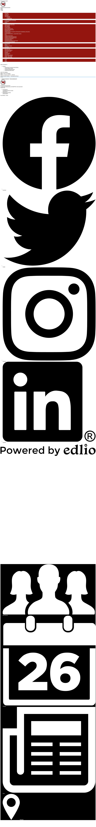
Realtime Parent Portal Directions (11, 36)
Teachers (8, 17)
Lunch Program (7, 32)
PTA (6, 34)
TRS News (7, 46)
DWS (6, 59)
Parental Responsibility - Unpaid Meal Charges (13, 33)
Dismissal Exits (7, 30)
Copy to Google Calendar (5, 75)
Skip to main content (4, 0)
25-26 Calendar (7, 27)
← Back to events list (5, 78)
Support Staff (9, 18)
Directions (6, 15)
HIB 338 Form (7, 49)
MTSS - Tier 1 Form (8, 56)
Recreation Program (8, 45)
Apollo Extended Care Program (10, 20)
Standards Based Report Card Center (11, 40)
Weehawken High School (9, 70)
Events (1, 76)
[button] (5, 12)
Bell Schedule (7, 25)
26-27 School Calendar (9, 28)
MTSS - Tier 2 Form (8, 57)
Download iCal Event (14, 75)
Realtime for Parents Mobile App (10, 37)
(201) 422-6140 (19, 86)
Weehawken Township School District (11, 67)
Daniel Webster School (9, 68)
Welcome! (6, 13)
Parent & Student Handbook (10, 41)
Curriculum (7, 21)
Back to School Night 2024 (9, 24)
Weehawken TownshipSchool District (7, 93)
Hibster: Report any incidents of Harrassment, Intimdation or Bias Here (17, 31)
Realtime (6, 52)
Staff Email (7, 54)
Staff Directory (7, 16)
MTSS (6, 22)
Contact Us (7, 14)
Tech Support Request (9, 55)
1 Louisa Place (3, 86)
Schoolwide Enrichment (9, 38)
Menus (6, 44)
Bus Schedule (7, 26)
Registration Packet (8, 39)
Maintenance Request (8, 50)
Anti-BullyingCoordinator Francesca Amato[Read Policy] (8, 90)
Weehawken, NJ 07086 (10, 86)
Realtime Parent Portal (9, 35)
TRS (6, 60)
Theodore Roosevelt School (10, 69)
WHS (6, 61)
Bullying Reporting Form (9, 29)
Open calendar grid (13, 78)
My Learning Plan (8, 51)
